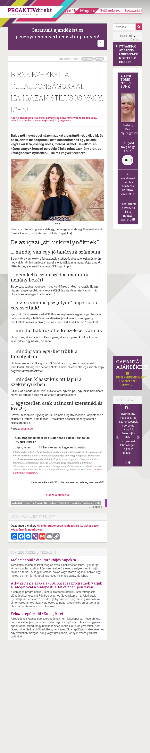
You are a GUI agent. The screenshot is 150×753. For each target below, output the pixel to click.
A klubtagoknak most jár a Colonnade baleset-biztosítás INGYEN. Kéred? (52, 440)
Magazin (88, 10)
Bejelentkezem (111, 10)
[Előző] (115, 435)
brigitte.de (27, 428)
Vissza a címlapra (57, 495)
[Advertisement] (127, 293)
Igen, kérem (24, 447)
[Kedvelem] (55, 482)
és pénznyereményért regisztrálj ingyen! (127, 373)
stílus (53, 503)
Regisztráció (133, 10)
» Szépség (95, 507)
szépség (88, 503)
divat (27, 503)
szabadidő (17, 503)
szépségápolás (40, 503)
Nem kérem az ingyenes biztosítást (65, 447)
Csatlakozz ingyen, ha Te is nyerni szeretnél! (128, 211)
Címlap (134, 39)
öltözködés (64, 503)
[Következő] (140, 435)
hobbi (97, 503)
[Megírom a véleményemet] (102, 482)
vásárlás (76, 503)
